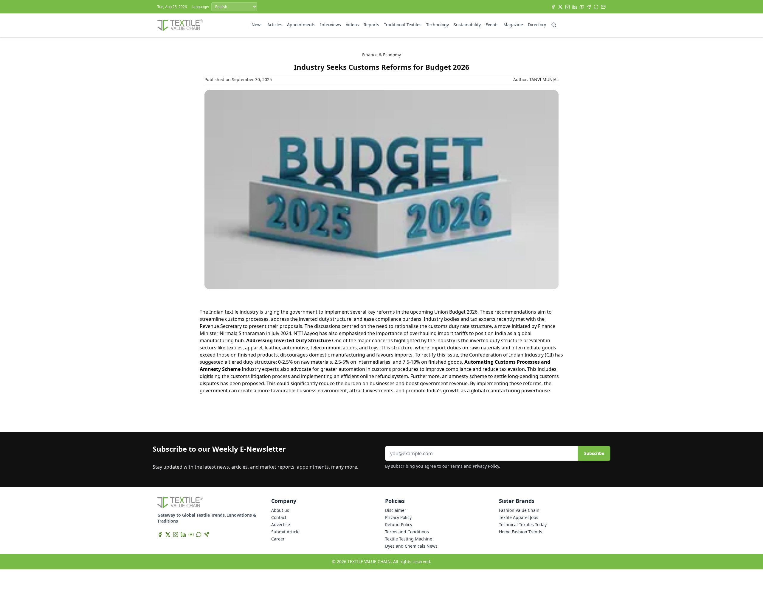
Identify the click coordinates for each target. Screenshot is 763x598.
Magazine (513, 24)
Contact (278, 517)
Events (492, 24)
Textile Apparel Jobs (518, 517)
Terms (456, 466)
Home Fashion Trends (520, 532)
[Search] (554, 25)
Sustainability (467, 24)
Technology (437, 24)
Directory (537, 24)
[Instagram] (567, 6)
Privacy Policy (486, 466)
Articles (274, 24)
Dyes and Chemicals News (411, 546)
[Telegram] (589, 6)
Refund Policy (398, 524)
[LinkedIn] (574, 6)
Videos (352, 24)
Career (278, 539)
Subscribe (594, 453)
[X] (560, 6)
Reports (371, 24)
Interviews (330, 24)
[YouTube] (581, 6)
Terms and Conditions (407, 532)
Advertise (280, 524)
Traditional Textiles (402, 24)
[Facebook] (553, 6)
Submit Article (285, 532)
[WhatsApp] (596, 6)
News (257, 24)
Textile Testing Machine (408, 539)
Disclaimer (395, 510)
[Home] (180, 25)
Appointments (301, 24)
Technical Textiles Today (523, 524)
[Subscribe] (603, 6)
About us (280, 510)
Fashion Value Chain (519, 510)
